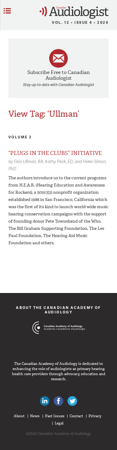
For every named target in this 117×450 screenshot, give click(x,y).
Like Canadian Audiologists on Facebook (58, 401)
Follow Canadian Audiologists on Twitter (72, 401)
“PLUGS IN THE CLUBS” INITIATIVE (55, 153)
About (19, 416)
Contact (76, 416)
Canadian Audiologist (74, 12)
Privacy (94, 416)
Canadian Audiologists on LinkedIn (45, 401)
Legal (59, 423)
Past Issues (54, 416)
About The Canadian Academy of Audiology (58, 309)
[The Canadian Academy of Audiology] (58, 339)
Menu (7, 11)
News (35, 416)
